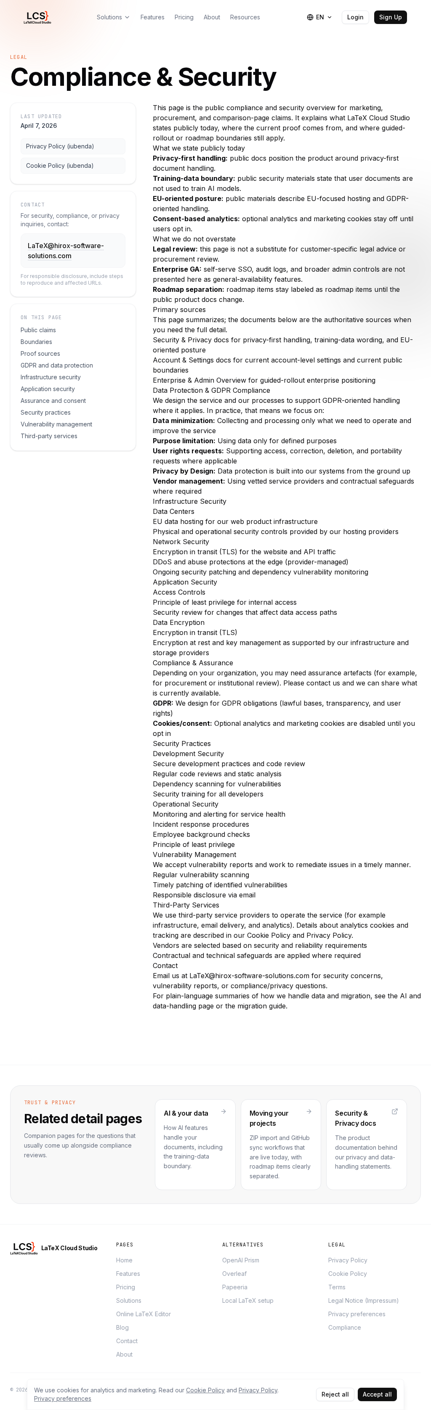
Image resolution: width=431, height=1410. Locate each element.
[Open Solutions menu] (127, 17)
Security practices (46, 412)
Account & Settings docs (192, 360)
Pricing (125, 1287)
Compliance (344, 1327)
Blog (122, 1327)
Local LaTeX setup (248, 1300)
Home (124, 1260)
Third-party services (49, 435)
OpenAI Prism (240, 1260)
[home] (39, 17)
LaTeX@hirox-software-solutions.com (249, 975)
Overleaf (234, 1273)
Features (128, 1273)
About (124, 1354)
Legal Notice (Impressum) (363, 1300)
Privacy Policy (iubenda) (60, 146)
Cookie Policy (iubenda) (60, 165)
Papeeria (234, 1287)
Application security (48, 388)
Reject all (335, 1394)
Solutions (128, 1300)
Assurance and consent (53, 400)
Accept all (377, 1394)
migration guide (261, 1006)
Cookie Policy (347, 1273)
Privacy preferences (357, 1313)
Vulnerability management (56, 424)
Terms (337, 1287)
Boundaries (36, 341)
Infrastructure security (51, 377)
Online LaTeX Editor (143, 1313)
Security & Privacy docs (191, 340)
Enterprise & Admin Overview (199, 380)
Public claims (38, 329)
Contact (127, 1340)
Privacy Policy (347, 1260)
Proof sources (40, 353)
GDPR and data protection (57, 365)
